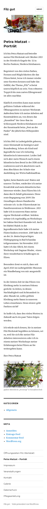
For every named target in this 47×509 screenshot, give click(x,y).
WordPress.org (13, 441)
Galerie (7, 484)
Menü (39, 9)
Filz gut (9, 9)
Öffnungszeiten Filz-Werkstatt (19, 453)
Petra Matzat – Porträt (15, 459)
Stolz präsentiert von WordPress (25, 504)
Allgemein (11, 410)
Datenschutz (10, 490)
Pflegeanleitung (12, 496)
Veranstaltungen (12, 471)
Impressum (9, 465)
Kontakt (8, 478)
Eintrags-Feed (13, 434)
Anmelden (11, 430)
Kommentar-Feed (15, 437)
